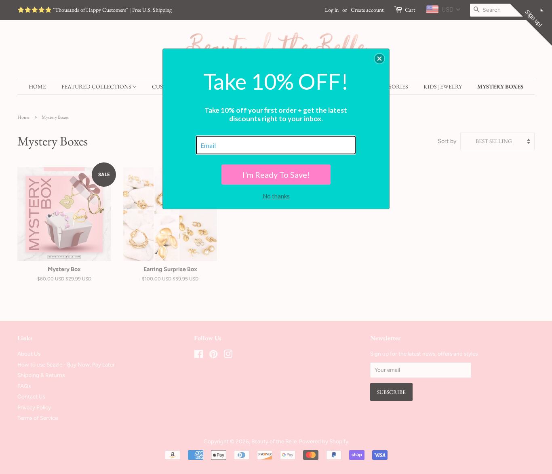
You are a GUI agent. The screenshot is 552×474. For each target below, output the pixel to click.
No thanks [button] (276, 196)
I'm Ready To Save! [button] (276, 174)
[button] (379, 58)
